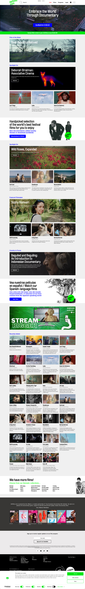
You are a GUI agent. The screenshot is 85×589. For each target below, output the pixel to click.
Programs (60, 2)
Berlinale (11, 486)
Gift (44, 560)
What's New (23, 560)
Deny (75, 581)
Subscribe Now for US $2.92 (17, 136)
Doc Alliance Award (14, 489)
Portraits (44, 486)
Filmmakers (34, 559)
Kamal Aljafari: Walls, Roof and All (15, 28)
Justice (21, 490)
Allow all (75, 573)
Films (54, 2)
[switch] (33, 587)
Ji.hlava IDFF (59, 523)
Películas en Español (35, 489)
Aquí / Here (15, 299)
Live (50, 2)
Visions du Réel (56, 487)
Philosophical (34, 490)
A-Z (33, 558)
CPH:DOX (11, 487)
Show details (60, 586)
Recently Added (15, 334)
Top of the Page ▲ (71, 557)
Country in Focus (15, 250)
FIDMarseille (49, 523)
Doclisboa (12, 490)
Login (66, 2)
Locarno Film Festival (35, 486)
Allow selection (75, 577)
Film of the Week (15, 37)
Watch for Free (56, 489)
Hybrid (21, 489)
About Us (11, 558)
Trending (54, 486)
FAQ (44, 559)
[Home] (14, 2)
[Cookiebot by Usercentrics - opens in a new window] (7, 587)
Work (54, 490)
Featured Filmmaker (16, 197)
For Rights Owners (47, 561)
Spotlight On (14, 65)
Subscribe (45, 558)
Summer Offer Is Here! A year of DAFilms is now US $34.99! (42, 33)
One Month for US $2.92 (42, 25)
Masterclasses (34, 487)
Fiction (21, 487)
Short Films (44, 490)
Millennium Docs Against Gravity (32, 524)
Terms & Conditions (14, 560)
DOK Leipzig (22, 486)
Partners (11, 559)
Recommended (45, 489)
